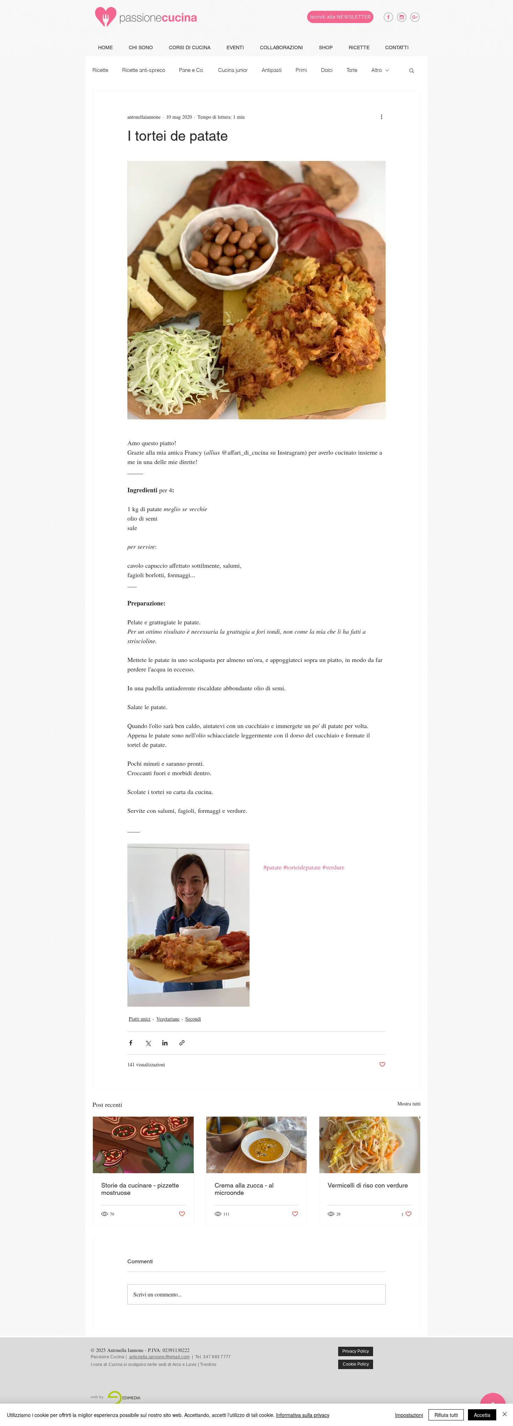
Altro (376, 70)
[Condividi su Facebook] (130, 1042)
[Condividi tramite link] (182, 1042)
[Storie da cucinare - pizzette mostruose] (143, 1145)
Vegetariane (167, 1018)
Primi (301, 70)
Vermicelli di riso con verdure (368, 1185)
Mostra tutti (409, 1103)
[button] (411, 70)
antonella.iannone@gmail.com (159, 1356)
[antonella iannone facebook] (388, 17)
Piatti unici (139, 1018)
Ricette (100, 70)
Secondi (193, 1018)
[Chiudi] (504, 1414)
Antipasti (272, 70)
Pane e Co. (191, 70)
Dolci (327, 70)
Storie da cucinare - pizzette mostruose (140, 1189)
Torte (352, 70)
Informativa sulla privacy (302, 1414)
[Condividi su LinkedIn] (165, 1042)
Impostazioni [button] (409, 1414)
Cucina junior (233, 70)
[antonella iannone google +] (414, 17)
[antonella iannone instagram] (401, 17)
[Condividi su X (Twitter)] (147, 1042)
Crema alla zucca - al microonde (244, 1189)
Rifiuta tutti (446, 1414)
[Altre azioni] (381, 116)
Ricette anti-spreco (143, 70)
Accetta (482, 1414)
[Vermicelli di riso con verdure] (369, 1145)
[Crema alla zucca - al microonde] (256, 1145)
